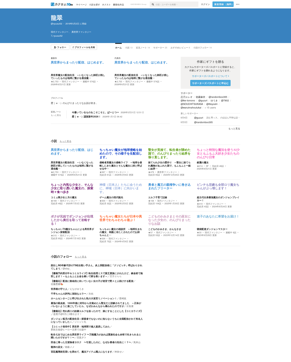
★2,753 (54, 81)
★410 (200, 203)
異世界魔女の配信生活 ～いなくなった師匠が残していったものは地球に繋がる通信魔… (78, 76)
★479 (151, 172)
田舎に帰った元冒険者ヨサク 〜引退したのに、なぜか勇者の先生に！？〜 (91, 342)
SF (207, 166)
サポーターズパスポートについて (209, 76)
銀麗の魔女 (203, 162)
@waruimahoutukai (191, 107)
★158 (151, 200)
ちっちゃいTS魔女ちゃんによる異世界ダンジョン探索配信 (72, 230)
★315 (54, 235)
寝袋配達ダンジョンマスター (212, 229)
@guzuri (202, 100)
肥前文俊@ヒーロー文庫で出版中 (68, 329)
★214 (200, 166)
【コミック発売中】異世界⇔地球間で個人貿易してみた (80, 326)
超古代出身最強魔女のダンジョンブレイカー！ (218, 199)
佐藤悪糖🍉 (57, 284)
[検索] (153, 4)
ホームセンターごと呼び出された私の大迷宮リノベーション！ (84, 298)
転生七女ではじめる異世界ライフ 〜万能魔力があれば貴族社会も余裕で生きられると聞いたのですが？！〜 (96, 336)
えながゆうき (77, 288)
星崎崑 (122, 298)
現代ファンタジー (70, 81)
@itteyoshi (211, 104)
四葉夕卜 (81, 337)
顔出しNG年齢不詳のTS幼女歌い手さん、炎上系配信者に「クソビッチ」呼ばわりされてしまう (96, 266)
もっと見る (56, 115)
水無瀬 (129, 306)
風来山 (136, 342)
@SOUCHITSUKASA (192, 104)
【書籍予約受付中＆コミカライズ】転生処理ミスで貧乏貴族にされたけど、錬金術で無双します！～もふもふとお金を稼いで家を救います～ (97, 274)
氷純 (91, 293)
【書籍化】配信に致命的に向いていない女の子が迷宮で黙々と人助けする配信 (92, 281)
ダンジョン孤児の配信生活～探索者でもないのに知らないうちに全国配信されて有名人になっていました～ (97, 320)
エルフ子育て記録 (157, 197)
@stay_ (67, 268)
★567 (102, 172)
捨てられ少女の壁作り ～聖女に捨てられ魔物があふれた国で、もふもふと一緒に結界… (169, 165)
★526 (102, 238)
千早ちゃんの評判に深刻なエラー (68, 293)
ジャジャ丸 (80, 321)
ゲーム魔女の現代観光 (111, 197)
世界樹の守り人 (59, 288)
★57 (150, 232)
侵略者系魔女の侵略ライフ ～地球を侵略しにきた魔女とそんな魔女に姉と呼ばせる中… (121, 165)
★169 (54, 200)
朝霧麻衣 (200, 97)
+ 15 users (210, 107)
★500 (102, 200)
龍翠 (57, 17)
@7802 (225, 100)
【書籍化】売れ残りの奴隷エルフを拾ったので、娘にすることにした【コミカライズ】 (97, 311)
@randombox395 (218, 97)
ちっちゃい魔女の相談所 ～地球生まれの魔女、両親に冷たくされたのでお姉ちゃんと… (121, 232)
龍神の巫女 (57, 347)
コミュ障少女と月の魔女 (64, 197)
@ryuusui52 (56, 23)
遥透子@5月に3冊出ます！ (67, 314)
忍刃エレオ (186, 97)
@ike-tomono (188, 100)
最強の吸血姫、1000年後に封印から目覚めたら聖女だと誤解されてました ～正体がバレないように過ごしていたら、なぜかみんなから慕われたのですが (96, 304)
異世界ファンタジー (167, 172)
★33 (199, 232)
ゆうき (214, 100)
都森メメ (69, 347)
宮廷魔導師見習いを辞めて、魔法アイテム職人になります (81, 351)
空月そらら (116, 276)
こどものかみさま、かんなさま (164, 229)
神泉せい (119, 351)
